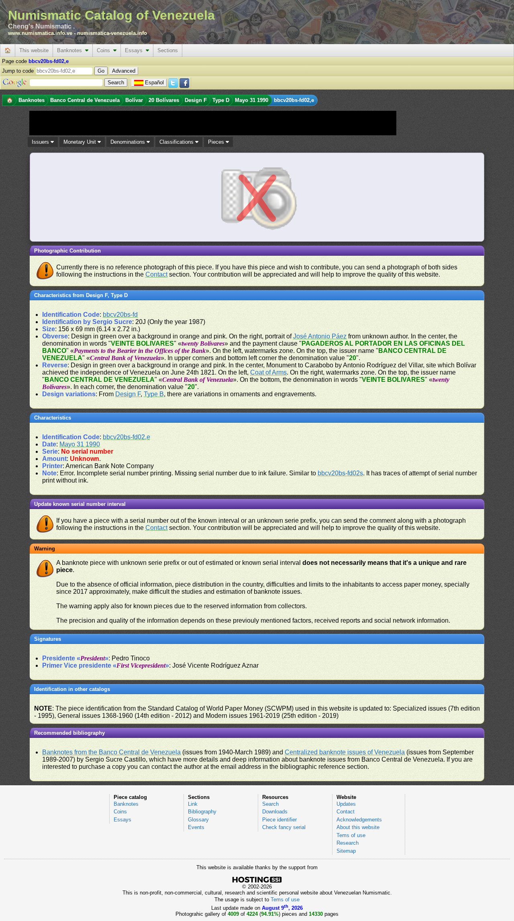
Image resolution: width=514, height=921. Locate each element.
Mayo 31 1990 (79, 444)
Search (270, 804)
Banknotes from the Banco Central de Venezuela (111, 752)
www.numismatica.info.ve (40, 33)
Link (193, 804)
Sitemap (346, 851)
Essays (135, 50)
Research (348, 843)
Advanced (123, 71)
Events (196, 827)
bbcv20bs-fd (120, 314)
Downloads (275, 812)
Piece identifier (279, 820)
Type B (154, 394)
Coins (105, 50)
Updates (346, 804)
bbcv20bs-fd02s (340, 473)
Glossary (198, 820)
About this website (358, 827)
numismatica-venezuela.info (112, 33)
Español (154, 82)
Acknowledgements (359, 820)
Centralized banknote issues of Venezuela (345, 752)
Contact (156, 274)
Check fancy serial (284, 827)
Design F (128, 394)
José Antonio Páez (320, 336)
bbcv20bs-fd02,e (126, 437)
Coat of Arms (268, 372)
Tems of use (351, 835)
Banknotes (71, 50)
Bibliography (202, 812)
